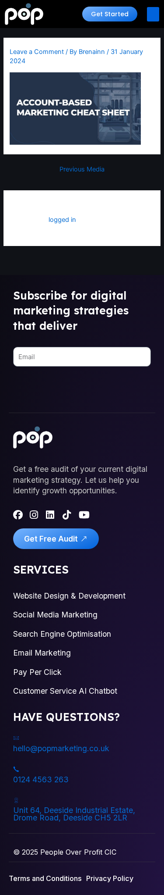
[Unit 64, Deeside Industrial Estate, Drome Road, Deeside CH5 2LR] (16, 800)
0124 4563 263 (41, 779)
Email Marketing (42, 652)
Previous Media (82, 169)
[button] (109, 14)
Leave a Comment (37, 52)
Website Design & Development (69, 595)
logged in (62, 220)
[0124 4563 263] (16, 769)
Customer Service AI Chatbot (65, 690)
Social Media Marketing (55, 614)
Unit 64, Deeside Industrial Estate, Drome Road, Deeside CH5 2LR (74, 814)
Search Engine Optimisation (62, 633)
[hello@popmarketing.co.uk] (16, 738)
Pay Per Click (37, 672)
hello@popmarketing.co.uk (61, 748)
